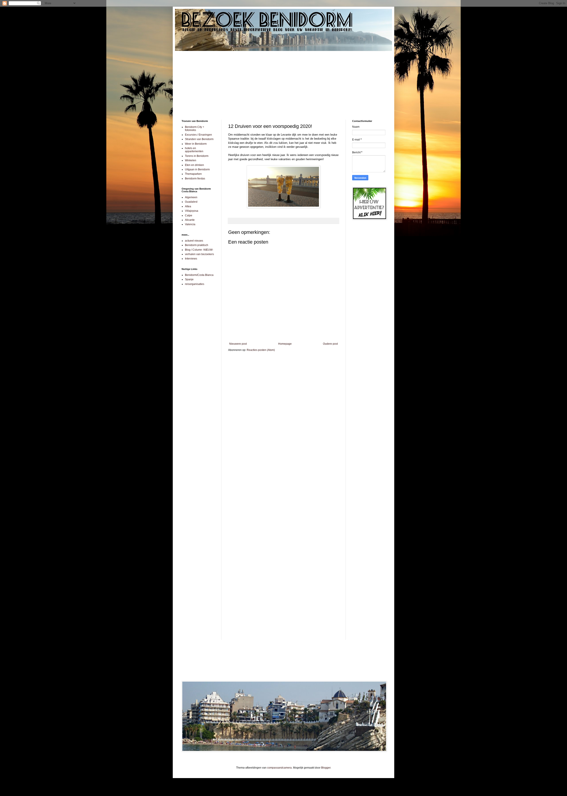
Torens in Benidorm (196, 156)
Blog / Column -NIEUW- (199, 249)
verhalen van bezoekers (199, 254)
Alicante (190, 219)
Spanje (189, 279)
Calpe (188, 215)
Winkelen (190, 160)
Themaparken (193, 173)
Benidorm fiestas (195, 178)
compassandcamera (279, 767)
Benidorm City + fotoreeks (194, 128)
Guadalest (191, 201)
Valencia (190, 224)
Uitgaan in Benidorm (197, 169)
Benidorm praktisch (196, 245)
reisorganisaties (194, 284)
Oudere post (330, 343)
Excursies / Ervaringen (198, 134)
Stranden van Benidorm (199, 139)
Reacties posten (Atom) (261, 350)
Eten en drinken (194, 165)
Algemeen (191, 197)
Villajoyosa (191, 210)
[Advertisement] (283, 82)
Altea (188, 206)
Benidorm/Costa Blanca (199, 275)
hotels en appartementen (194, 150)
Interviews (191, 258)
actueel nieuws (194, 240)
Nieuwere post (238, 343)
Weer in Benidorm (196, 143)
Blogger (325, 767)
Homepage (285, 343)
